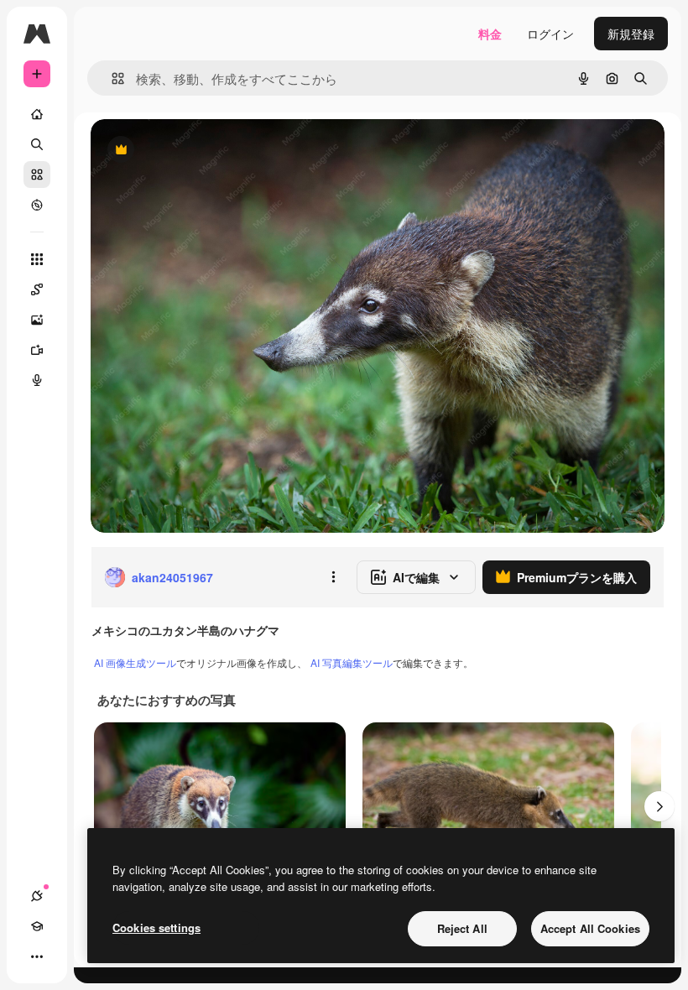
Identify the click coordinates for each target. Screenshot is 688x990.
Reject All (462, 928)
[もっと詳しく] (36, 204)
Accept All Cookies (590, 928)
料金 (490, 33)
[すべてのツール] (36, 259)
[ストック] (36, 174)
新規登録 (630, 33)
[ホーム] (36, 114)
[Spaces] (36, 289)
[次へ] (659, 806)
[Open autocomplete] (111, 78)
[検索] (36, 144)
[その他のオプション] (333, 577)
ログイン (550, 33)
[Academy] (36, 926)
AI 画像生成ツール (135, 662)
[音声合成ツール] (36, 380)
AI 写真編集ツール (351, 662)
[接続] (36, 896)
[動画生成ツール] (36, 349)
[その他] (36, 956)
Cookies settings (156, 927)
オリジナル (206, 150)
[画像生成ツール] (36, 319)
